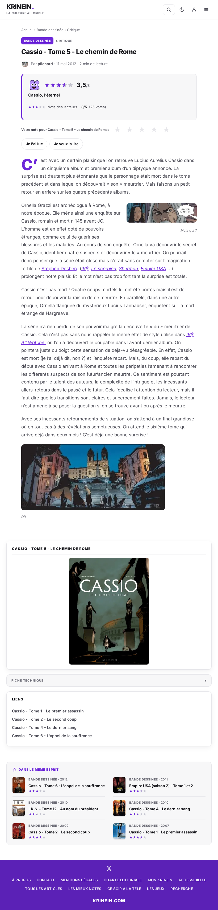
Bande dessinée (50, 30)
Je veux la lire (66, 143)
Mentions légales (79, 880)
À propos (21, 880)
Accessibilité (192, 880)
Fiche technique (27, 680)
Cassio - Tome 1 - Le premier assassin (48, 711)
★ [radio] (117, 130)
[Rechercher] (169, 9)
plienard (45, 63)
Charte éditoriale (123, 880)
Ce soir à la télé (124, 889)
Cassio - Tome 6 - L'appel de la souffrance (52, 735)
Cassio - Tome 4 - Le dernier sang (44, 727)
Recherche (181, 889)
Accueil (27, 30)
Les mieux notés (85, 889)
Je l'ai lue (34, 143)
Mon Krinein (160, 880)
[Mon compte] (194, 9)
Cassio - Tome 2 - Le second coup (44, 719)
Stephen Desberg (59, 268)
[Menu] (206, 9)
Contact (46, 880)
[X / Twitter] (109, 868)
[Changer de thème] (182, 9)
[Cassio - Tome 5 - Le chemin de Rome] (109, 611)
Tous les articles (43, 889)
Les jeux (156, 889)
